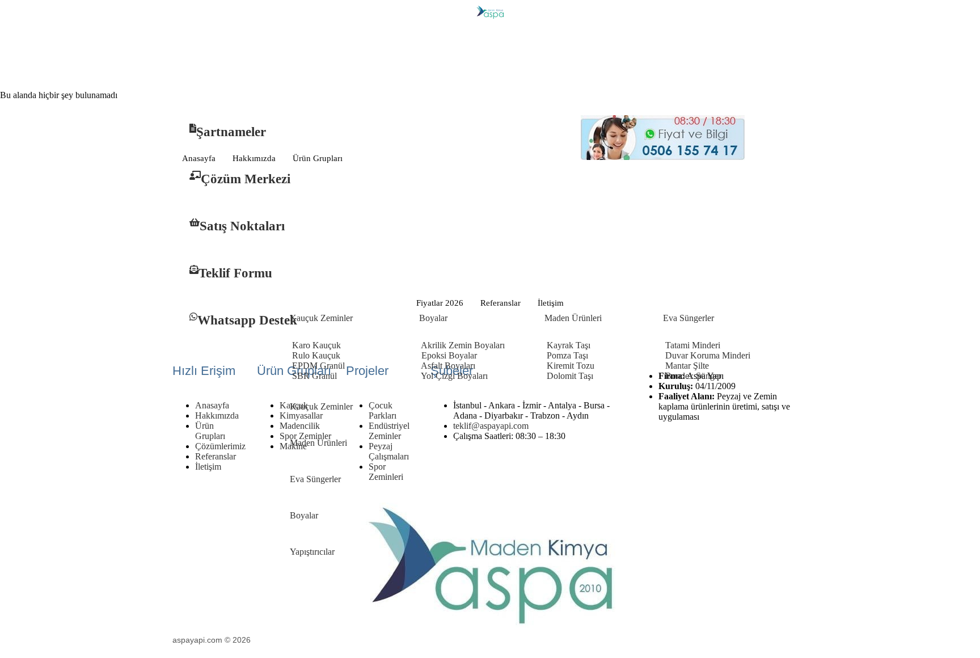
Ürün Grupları (318, 158)
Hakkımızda (254, 158)
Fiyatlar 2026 (439, 302)
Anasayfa (199, 158)
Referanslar (500, 302)
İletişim (551, 302)
